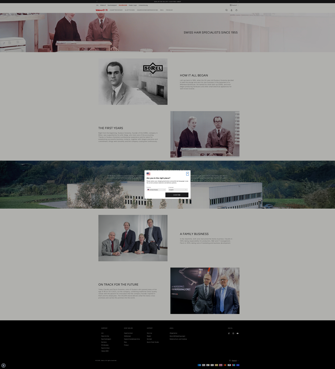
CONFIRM (176, 195)
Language (171, 187)
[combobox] (153, 190)
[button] (187, 173)
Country (149, 187)
